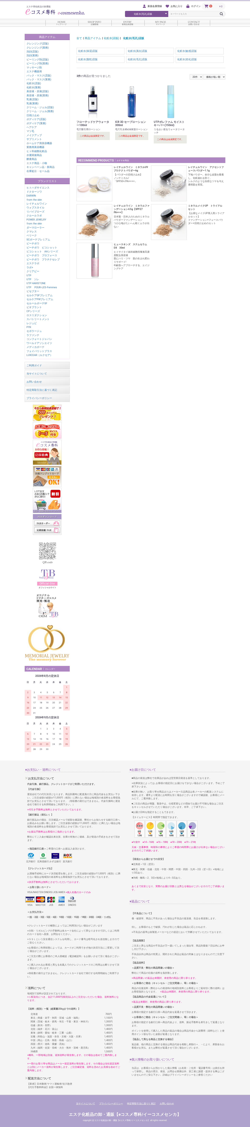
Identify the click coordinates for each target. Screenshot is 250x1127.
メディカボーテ (35, 347)
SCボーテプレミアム (38, 239)
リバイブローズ (35, 211)
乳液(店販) (32, 99)
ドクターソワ (34, 191)
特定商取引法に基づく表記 (42, 389)
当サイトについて (37, 373)
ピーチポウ (33, 243)
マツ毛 (30, 131)
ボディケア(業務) (36, 123)
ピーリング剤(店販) (38, 59)
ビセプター (33, 291)
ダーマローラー (35, 227)
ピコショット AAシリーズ (42, 251)
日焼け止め (33, 115)
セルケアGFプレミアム (40, 295)
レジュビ (32, 323)
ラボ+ (30, 267)
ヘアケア (32, 127)
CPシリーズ (33, 311)
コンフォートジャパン (39, 339)
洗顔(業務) (32, 55)
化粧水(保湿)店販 (88, 51)
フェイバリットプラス (39, 351)
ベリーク (32, 235)
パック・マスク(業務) (39, 79)
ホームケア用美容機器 (39, 143)
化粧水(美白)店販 (137, 51)
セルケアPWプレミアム (40, 299)
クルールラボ (34, 215)
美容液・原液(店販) (38, 91)
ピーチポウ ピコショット (42, 247)
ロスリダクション (37, 315)
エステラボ (33, 263)
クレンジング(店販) (38, 43)
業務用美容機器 (35, 147)
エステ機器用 (34, 71)
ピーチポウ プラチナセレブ (43, 259)
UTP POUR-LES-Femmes (42, 287)
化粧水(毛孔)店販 (135, 38)
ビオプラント (34, 307)
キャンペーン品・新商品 (41, 167)
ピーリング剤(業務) (38, 63)
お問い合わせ (34, 381)
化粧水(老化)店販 (187, 59)
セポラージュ (34, 331)
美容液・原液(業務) (38, 95)
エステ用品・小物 (37, 163)
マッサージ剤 (34, 67)
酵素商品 (32, 159)
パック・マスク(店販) (39, 75)
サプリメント (34, 139)
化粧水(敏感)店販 (187, 51)
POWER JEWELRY (36, 219)
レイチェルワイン (37, 203)
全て (79, 38)
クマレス (32, 231)
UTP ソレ (33, 279)
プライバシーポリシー (39, 398)
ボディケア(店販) (36, 119)
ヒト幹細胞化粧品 (37, 151)
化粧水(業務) (34, 87)
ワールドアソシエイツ (39, 343)
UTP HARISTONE (36, 283)
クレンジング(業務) (38, 47)
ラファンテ (33, 335)
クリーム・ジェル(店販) (40, 107)
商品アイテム (93, 38)
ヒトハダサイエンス (38, 187)
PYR (29, 327)
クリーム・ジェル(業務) (40, 111)
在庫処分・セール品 (38, 171)
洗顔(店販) (32, 51)
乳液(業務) (32, 103)
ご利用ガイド (34, 365)
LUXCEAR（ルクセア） (40, 355)
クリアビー (33, 271)
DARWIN (31, 195)
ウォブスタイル (35, 207)
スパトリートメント (38, 319)
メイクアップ (34, 135)
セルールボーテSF (37, 303)
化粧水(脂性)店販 (88, 59)
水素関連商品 (34, 155)
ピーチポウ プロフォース (42, 255)
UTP (29, 275)
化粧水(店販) (34, 83)
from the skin (34, 199)
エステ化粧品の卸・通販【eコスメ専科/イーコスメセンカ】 (125, 1114)
